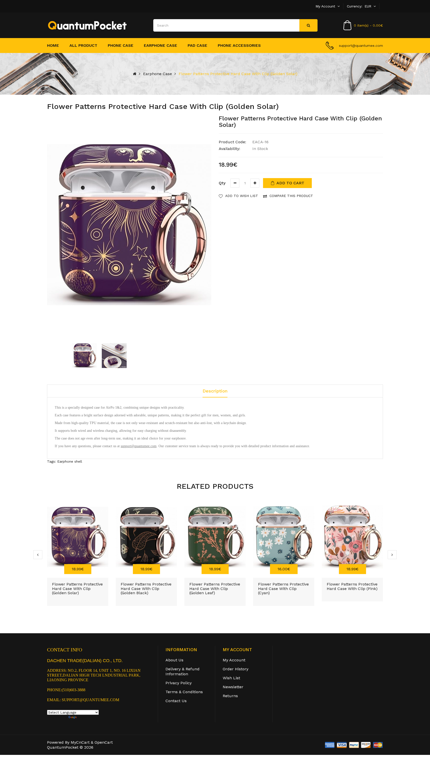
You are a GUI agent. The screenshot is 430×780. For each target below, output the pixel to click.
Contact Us (176, 700)
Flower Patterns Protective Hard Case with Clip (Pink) (352, 586)
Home (53, 45)
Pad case (197, 45)
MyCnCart (80, 742)
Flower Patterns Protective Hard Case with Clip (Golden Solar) (238, 73)
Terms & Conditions (184, 691)
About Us (174, 660)
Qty (222, 183)
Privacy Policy (178, 683)
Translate (85, 717)
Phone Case (120, 45)
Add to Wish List (241, 196)
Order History (235, 669)
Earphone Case (160, 45)
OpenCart (104, 742)
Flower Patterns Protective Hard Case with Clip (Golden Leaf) (214, 588)
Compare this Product (291, 196)
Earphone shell (69, 461)
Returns (230, 695)
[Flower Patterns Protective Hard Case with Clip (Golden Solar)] (84, 355)
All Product (83, 45)
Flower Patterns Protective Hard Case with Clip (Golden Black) (146, 588)
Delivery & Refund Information (182, 671)
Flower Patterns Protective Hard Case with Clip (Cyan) (283, 588)
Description (215, 390)
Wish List (231, 678)
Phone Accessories (239, 45)
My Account (234, 660)
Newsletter (233, 686)
